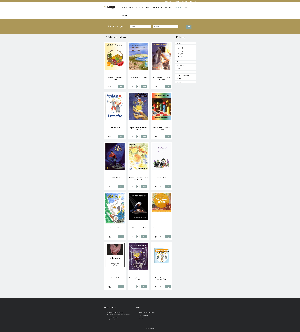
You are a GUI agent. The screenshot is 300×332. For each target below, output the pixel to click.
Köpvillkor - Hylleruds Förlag (147, 312)
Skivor (131, 7)
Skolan (179, 78)
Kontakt (125, 15)
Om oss (141, 319)
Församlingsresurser (183, 75)
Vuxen (181, 54)
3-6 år (181, 48)
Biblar (181, 57)
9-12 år (181, 51)
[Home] (109, 7)
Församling (168, 7)
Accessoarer (140, 7)
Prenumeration (157, 7)
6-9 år (181, 50)
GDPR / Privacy (143, 315)
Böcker (124, 7)
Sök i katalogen (115, 26)
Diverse (186, 7)
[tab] (185, 43)
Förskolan (178, 7)
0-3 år (181, 47)
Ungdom (182, 53)
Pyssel (148, 7)
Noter (181, 56)
